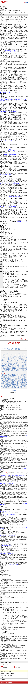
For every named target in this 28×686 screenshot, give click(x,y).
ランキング (12, 349)
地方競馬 (12, 379)
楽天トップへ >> (14, 346)
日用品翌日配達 (13, 368)
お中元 (4, 370)
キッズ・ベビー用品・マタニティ (20, 355)
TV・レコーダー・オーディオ (9, 360)
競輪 (15, 379)
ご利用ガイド (4, 679)
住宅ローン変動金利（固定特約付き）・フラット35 (11, 382)
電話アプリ (3, 386)
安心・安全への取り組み (6, 675)
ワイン (24, 358)
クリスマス (20, 370)
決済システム (5, 381)
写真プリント (6, 376)
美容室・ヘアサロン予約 (14, 376)
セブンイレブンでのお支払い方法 (9, 183)
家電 (17, 360)
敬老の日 (8, 370)
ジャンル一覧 (13, 348)
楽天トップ (4, 348)
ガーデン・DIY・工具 (22, 363)
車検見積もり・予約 (16, 375)
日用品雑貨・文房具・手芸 (21, 362)
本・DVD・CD (18, 374)
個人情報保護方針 (14, 390)
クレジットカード (20, 380)
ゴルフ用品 (23, 364)
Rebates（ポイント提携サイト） (7, 378)
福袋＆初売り (8, 369)
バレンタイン (13, 369)
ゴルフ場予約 (5, 375)
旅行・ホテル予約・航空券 (10, 374)
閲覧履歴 (5, 667)
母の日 (24, 369)
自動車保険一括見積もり (13, 383)
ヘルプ (2, 677)
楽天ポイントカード (17, 378)
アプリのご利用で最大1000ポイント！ (10, 671)
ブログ (17, 384)
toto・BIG (14, 386)
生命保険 (6, 383)
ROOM (21, 384)
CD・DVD (20, 360)
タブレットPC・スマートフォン (14, 359)
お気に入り (19, 664)
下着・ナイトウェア (9, 355)
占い (11, 386)
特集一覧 (8, 348)
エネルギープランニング (21, 381)
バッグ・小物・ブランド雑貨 (10, 354)
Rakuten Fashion (7, 379)
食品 (20, 357)
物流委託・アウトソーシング (9, 377)
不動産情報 (14, 384)
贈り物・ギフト (18, 366)
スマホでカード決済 (12, 381)
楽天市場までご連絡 (10, 51)
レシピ (10, 375)
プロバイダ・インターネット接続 (8, 385)
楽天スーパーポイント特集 (21, 377)
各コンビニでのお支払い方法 (8, 206)
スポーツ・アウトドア (16, 364)
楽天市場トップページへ (6, 682)
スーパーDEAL (20, 368)
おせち (24, 370)
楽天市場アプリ (19, 348)
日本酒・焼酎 (19, 358)
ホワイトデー (19, 369)
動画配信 (7, 386)
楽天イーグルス (8, 387)
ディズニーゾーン (15, 367)
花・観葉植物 (15, 363)
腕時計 (3, 355)
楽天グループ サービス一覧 (17, 387)
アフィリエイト (20, 379)
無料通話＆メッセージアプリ (21, 385)
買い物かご (5, 664)
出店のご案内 (18, 349)
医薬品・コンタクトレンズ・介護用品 (15, 356)
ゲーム (4, 361)
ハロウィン (12, 370)
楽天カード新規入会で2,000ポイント (9, 673)
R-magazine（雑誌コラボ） (9, 366)
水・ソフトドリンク (7, 358)
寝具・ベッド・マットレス (10, 362)
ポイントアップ (9, 367)
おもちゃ (8, 361)
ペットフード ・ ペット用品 (6, 364)
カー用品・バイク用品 (14, 357)
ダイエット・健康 (4, 356)
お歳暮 (16, 370)
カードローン (13, 380)
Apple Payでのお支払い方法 (7, 150)
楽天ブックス (4, 365)
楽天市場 (2, 374)
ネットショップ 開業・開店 (17, 365)
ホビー (11, 361)
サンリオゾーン (23, 367)
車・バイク (8, 357)
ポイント (10, 365)
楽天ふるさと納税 (6, 368)
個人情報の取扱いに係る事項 (18, 475)
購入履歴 (18, 667)
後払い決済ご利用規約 (6, 99)
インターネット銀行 (22, 383)
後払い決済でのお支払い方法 (8, 111)
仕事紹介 (9, 384)
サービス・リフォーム (17, 361)
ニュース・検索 (4, 384)
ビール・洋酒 (13, 358)
